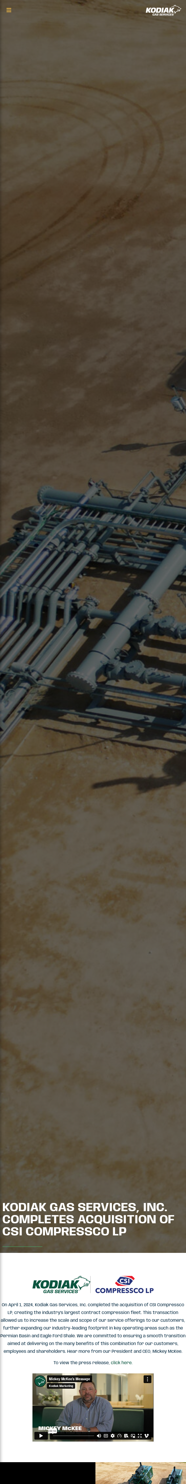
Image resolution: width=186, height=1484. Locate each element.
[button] (9, 10)
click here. (121, 1363)
